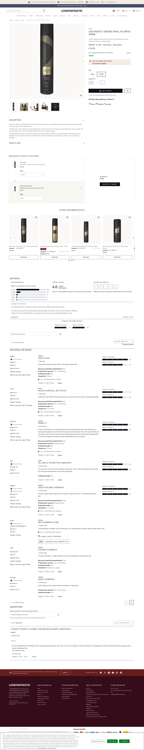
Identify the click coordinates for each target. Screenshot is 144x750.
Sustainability (65, 696)
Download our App (42, 690)
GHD (22, 20)
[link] (126, 10)
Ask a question (117, 44)
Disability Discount (91, 700)
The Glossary (89, 690)
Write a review (107, 44)
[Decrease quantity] (91, 83)
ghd (90, 29)
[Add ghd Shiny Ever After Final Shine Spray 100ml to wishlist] (130, 217)
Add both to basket (109, 184)
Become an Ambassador (93, 714)
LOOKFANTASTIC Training (118, 694)
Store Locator (114, 688)
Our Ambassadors (91, 702)
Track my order (41, 704)
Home (11, 20)
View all (129, 52)
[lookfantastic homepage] (71, 11)
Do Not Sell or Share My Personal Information (18, 703)
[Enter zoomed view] (81, 96)
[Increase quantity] (102, 83)
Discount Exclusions (43, 692)
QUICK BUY (23, 257)
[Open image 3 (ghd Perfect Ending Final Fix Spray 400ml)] (34, 106)
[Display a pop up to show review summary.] (22, 248)
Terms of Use (52, 748)
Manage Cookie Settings (98, 741)
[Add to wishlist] (127, 91)
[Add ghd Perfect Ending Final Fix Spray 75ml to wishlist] (99, 217)
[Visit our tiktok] (117, 673)
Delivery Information (43, 696)
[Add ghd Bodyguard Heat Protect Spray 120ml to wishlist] (67, 217)
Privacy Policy (65, 690)
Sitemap (88, 708)
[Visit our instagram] (109, 673)
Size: (90, 70)
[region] (72, 741)
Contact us (40, 700)
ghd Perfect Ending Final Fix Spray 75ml (84, 246)
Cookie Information (67, 692)
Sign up (65, 672)
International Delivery (43, 698)
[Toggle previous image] (10, 61)
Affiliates (88, 704)
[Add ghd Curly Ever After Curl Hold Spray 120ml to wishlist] (36, 217)
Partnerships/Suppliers (92, 706)
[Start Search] (44, 11)
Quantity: (92, 79)
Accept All (124, 741)
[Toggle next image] (83, 61)
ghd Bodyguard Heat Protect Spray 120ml (54, 246)
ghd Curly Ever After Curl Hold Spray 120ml (23, 246)
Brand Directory (90, 692)
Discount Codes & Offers (93, 698)
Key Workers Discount (92, 712)
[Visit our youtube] (113, 673)
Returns (39, 694)
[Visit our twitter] (105, 673)
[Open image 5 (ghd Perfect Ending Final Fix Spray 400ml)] (55, 106)
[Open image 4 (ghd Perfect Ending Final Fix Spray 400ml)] (45, 106)
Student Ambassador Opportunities (96, 716)
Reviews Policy (66, 698)
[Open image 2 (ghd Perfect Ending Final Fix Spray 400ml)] (24, 106)
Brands (17, 20)
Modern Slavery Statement (69, 694)
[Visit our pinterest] (121, 673)
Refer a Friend (90, 710)
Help (38, 688)
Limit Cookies (112, 741)
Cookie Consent (13, 701)
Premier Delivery (41, 702)
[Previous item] (10, 237)
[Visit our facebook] (101, 673)
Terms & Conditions (67, 688)
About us (88, 688)
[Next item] (133, 237)
